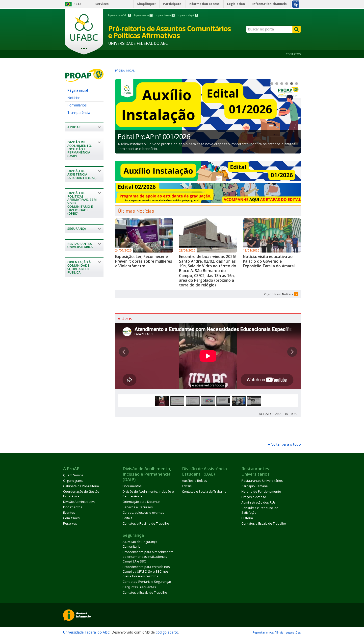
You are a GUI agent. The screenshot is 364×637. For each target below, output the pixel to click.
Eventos (69, 512)
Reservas (70, 523)
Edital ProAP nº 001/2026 (154, 136)
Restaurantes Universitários (262, 481)
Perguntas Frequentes (139, 587)
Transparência (78, 112)
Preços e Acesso (253, 497)
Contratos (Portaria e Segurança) (147, 582)
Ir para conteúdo (119, 15)
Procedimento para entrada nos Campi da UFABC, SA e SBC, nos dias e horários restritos (146, 571)
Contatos (293, 54)
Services (102, 4)
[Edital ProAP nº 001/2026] (208, 116)
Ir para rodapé (187, 15)
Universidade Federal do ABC (86, 632)
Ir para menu (143, 15)
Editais (127, 518)
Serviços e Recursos (138, 507)
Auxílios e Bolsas (194, 481)
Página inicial (77, 90)
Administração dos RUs (258, 502)
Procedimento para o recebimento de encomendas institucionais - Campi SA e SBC (148, 556)
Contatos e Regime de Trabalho (146, 523)
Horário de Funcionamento (261, 491)
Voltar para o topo (285, 444)
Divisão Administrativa (79, 502)
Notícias (73, 97)
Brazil (79, 4)
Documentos (72, 507)
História (247, 518)
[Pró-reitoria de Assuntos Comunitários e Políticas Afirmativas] (84, 79)
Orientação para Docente (141, 502)
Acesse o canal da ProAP (278, 414)
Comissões (71, 518)
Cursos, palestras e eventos (143, 512)
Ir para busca (165, 15)
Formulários (77, 105)
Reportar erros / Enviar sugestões (277, 632)
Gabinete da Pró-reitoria (81, 486)
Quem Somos (73, 475)
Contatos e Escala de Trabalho (204, 491)
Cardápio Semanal (254, 486)
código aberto (167, 632)
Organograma (73, 481)
